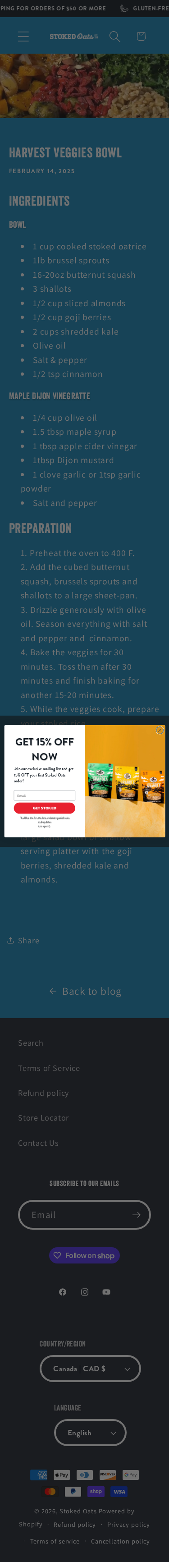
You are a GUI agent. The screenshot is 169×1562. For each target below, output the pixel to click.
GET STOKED (44, 808)
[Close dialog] (159, 730)
